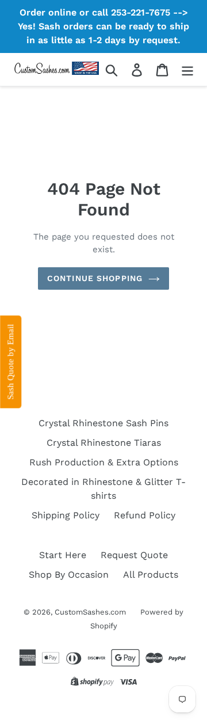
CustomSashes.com (90, 612)
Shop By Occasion (69, 574)
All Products (150, 574)
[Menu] (187, 69)
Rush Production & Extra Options (103, 462)
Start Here (62, 554)
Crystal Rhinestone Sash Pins (103, 423)
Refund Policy (144, 515)
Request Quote (134, 554)
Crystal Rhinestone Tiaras (104, 442)
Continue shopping (95, 278)
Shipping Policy (65, 515)
